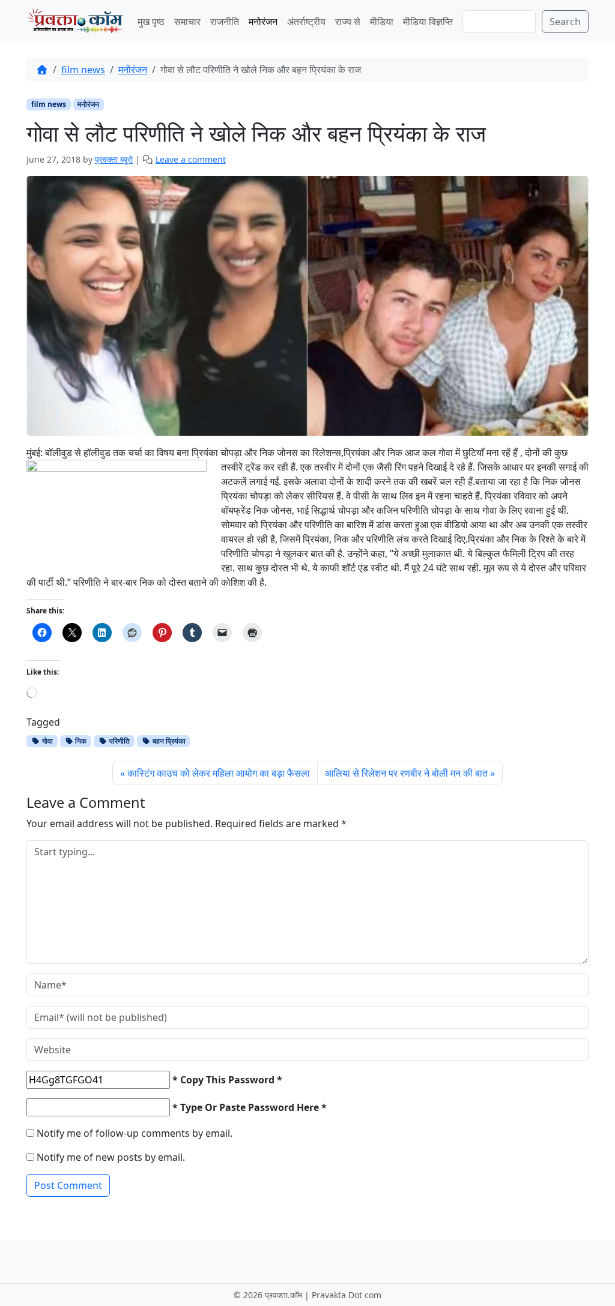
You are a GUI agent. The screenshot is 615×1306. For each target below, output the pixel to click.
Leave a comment (191, 159)
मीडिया (381, 21)
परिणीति (119, 741)
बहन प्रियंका (168, 741)
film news (83, 69)
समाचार (187, 21)
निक (79, 741)
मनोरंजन (263, 21)
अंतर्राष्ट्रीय (306, 21)
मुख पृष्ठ (151, 21)
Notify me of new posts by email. (111, 1157)
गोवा (46, 741)
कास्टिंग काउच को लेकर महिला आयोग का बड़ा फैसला (218, 773)
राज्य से (347, 21)
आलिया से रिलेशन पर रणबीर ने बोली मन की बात (406, 773)
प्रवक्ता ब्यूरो (114, 159)
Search (565, 21)
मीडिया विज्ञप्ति (428, 21)
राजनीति (224, 21)
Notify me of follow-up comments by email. (134, 1133)
